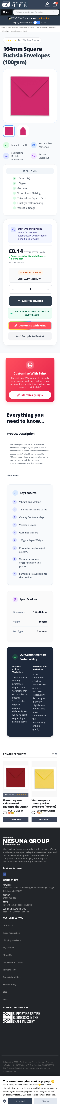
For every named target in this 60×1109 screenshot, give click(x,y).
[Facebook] (4, 874)
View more (13, 475)
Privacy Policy (9, 969)
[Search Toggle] (36, 4)
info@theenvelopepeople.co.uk (17, 904)
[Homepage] (14, 4)
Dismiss (45, 1101)
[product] (16, 779)
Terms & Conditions (12, 977)
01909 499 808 (9, 897)
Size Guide (31, 171)
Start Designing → (33, 395)
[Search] (54, 12)
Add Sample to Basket (30, 336)
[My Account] (47, 4)
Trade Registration (11, 932)
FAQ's (5, 999)
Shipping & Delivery (12, 940)
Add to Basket (33, 301)
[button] (53, 754)
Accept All (20, 1101)
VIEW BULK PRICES (32, 272)
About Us (7, 955)
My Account (8, 947)
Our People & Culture (12, 962)
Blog (5, 991)
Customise (4, 1101)
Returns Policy (9, 984)
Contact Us (8, 925)
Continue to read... (12, 868)
